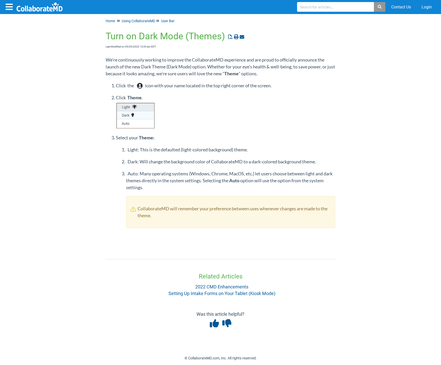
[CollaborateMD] (41, 4)
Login (427, 7)
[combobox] (336, 7)
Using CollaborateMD (138, 21)
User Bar (168, 21)
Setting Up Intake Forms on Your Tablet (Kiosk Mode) (221, 293)
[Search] (380, 7)
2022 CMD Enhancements (221, 286)
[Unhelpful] (226, 325)
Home (110, 21)
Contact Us (401, 7)
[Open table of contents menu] (10, 6)
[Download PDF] (231, 37)
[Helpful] (215, 325)
